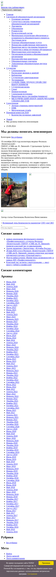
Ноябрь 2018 (11, 476)
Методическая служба (21, 110)
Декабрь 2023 (12, 349)
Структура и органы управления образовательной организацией (26, 22)
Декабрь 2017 (12, 499)
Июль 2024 (11, 335)
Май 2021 (10, 413)
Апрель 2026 (12, 286)
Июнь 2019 (11, 459)
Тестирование (17, 80)
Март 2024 (11, 345)
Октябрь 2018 (12, 478)
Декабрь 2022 (12, 375)
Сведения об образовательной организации (25, 17)
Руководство (17, 31)
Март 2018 (11, 492)
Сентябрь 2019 (12, 452)
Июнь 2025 (11, 310)
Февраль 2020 (12, 441)
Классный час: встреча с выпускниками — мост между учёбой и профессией (27, 263)
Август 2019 (11, 455)
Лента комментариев (15, 558)
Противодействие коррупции (24, 59)
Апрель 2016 (12, 532)
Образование (17, 28)
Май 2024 (10, 340)
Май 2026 (10, 284)
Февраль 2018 (12, 494)
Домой (9, 119)
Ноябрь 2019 (11, 448)
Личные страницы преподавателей (27, 105)
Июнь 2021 (11, 410)
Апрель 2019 (12, 464)
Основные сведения (20, 19)
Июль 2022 (11, 384)
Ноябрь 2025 (11, 298)
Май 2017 (10, 513)
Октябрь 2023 (12, 354)
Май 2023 (10, 363)
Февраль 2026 (12, 291)
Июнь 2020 (11, 431)
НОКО (14, 66)
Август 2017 (11, 508)
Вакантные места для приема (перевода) (29, 47)
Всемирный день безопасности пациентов (21, 223)
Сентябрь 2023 (12, 356)
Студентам (11, 68)
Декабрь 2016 (12, 522)
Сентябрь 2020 (12, 427)
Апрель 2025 (12, 314)
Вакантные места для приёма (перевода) (29, 96)
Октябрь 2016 (12, 527)
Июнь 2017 (11, 511)
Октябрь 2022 (12, 380)
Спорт (14, 89)
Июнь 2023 (11, 361)
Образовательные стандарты (24, 61)
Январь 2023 (11, 373)
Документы (16, 26)
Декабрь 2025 (12, 296)
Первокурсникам (19, 91)
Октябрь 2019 (12, 450)
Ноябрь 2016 (11, 525)
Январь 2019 (11, 471)
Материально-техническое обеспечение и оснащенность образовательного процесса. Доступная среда (30, 37)
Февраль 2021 (12, 417)
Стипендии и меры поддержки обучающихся (31, 49)
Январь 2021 (11, 420)
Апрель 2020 (12, 436)
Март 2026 (11, 289)
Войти (9, 554)
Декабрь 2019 (12, 445)
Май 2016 (10, 529)
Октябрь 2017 (12, 504)
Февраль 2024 (12, 347)
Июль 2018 (11, 483)
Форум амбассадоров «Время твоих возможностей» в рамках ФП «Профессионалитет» (30, 259)
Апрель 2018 (12, 490)
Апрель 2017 (12, 515)
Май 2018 (10, 487)
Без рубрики (16, 137)
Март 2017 (11, 518)
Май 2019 (10, 462)
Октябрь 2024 (12, 328)
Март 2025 (11, 317)
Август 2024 (11, 333)
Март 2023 (11, 368)
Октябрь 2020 (12, 424)
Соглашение (32, 574)
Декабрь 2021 (12, 401)
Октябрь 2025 (12, 300)
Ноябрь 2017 (11, 501)
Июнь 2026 (11, 282)
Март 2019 (11, 466)
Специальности (18, 70)
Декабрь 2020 (12, 422)
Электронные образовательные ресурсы (29, 63)
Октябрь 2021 (12, 406)
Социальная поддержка (21, 94)
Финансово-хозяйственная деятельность (29, 45)
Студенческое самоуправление (25, 77)
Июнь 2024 (11, 338)
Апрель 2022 (12, 392)
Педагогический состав (21, 33)
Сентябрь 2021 (12, 408)
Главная (9, 14)
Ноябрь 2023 (11, 352)
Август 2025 (11, 305)
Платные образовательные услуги (26, 42)
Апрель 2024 (12, 342)
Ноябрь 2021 (11, 403)
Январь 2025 (11, 321)
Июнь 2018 (11, 485)
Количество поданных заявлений (26, 115)
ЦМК (13, 108)
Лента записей (12, 556)
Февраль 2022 (12, 396)
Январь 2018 (11, 497)
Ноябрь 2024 (11, 326)
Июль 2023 (11, 359)
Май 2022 (10, 389)
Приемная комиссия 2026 (17, 112)
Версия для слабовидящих (12, 7)
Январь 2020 (11, 443)
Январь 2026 (11, 293)
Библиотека (16, 75)
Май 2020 (10, 434)
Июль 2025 (11, 307)
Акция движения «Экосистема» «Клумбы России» (28, 248)
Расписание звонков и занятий (25, 73)
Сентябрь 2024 (12, 331)
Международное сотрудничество (26, 52)
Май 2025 (10, 312)
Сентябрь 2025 (12, 303)
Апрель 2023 (12, 366)
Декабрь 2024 (12, 324)
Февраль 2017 (12, 520)
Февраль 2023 (12, 370)
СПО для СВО (47, 223)
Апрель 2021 (12, 415)
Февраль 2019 (12, 469)
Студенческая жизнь (20, 87)
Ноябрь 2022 (11, 377)
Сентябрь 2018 (12, 480)
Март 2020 (11, 438)
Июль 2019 (11, 457)
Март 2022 (11, 394)
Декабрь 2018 (12, 473)
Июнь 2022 (11, 387)
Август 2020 (11, 429)
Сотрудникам (12, 103)
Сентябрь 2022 (12, 382)
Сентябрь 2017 (12, 506)
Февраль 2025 (12, 319)
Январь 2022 (11, 399)
